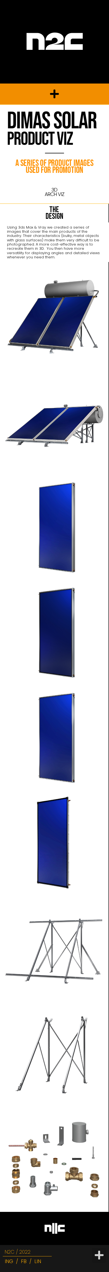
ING (9, 1261)
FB (24, 1261)
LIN (37, 1261)
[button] (54, 94)
